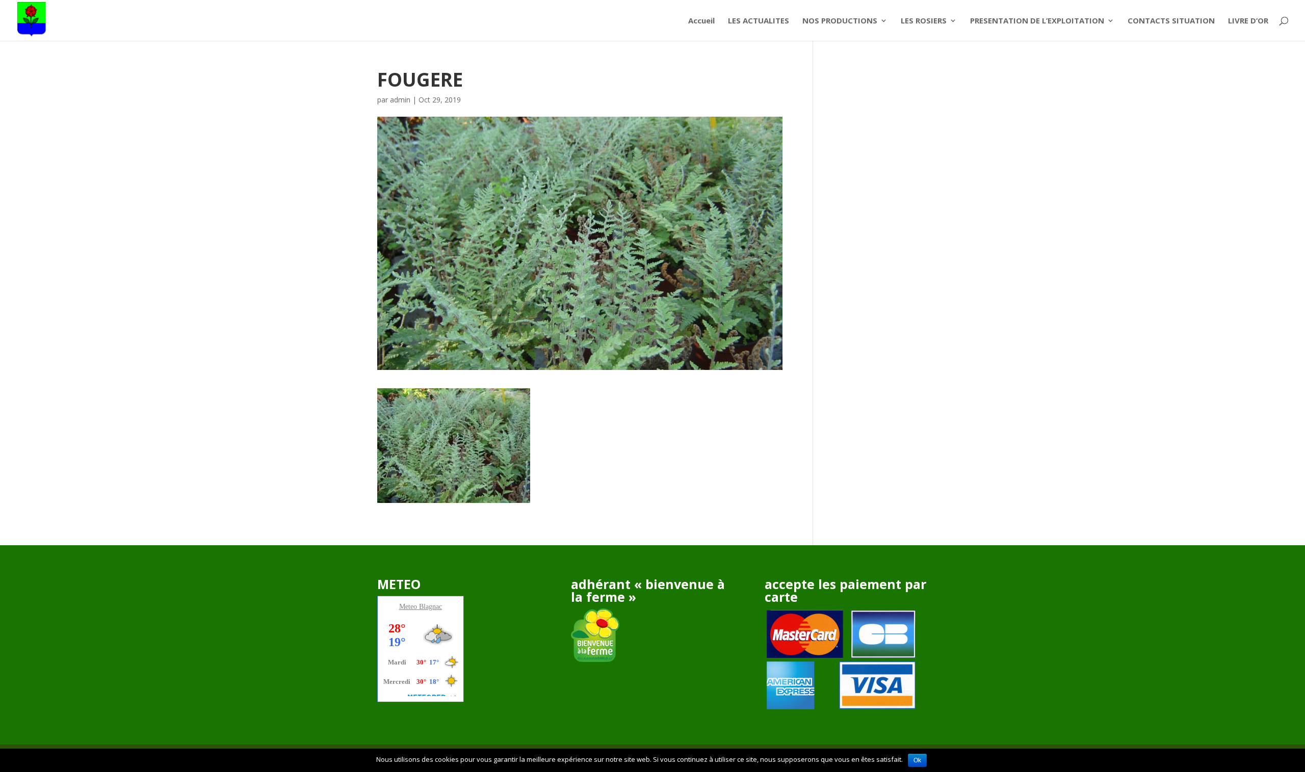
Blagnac (430, 606)
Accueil (701, 21)
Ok (917, 760)
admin (400, 99)
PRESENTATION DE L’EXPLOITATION (1037, 21)
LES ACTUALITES (758, 21)
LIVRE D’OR (1248, 21)
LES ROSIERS (924, 21)
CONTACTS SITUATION (1171, 21)
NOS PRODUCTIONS (839, 21)
